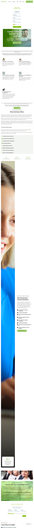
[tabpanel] (17, 132)
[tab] (17, 127)
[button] (24, 310)
